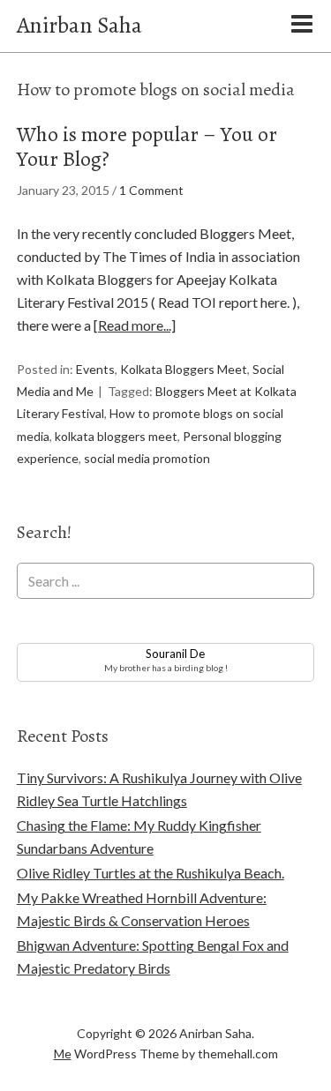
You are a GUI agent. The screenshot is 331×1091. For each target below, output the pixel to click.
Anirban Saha (79, 25)
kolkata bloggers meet (116, 436)
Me (62, 1053)
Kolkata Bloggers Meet (183, 369)
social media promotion (147, 458)
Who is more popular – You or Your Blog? (147, 147)
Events (95, 369)
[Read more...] (135, 325)
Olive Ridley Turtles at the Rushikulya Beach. (150, 872)
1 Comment (151, 190)
